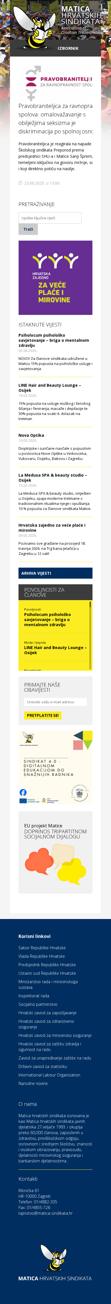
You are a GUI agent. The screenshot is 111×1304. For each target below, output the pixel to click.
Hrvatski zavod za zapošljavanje (47, 1012)
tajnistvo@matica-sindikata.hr (45, 1213)
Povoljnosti (32, 609)
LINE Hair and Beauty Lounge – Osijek (49, 387)
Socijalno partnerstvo (37, 1004)
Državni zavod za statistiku (42, 1066)
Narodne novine (33, 1083)
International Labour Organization (49, 1075)
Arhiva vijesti (36, 573)
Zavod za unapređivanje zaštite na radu (54, 1058)
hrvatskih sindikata (81, 20)
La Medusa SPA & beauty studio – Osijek (52, 477)
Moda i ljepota (35, 642)
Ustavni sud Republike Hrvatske (47, 973)
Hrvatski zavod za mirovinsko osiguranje (55, 1035)
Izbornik (68, 48)
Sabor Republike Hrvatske (42, 947)
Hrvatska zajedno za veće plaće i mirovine (51, 527)
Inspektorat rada (33, 995)
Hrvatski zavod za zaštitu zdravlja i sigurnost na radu (49, 1046)
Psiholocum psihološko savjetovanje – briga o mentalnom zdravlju (53, 340)
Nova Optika (31, 435)
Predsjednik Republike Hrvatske (47, 964)
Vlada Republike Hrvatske (41, 956)
